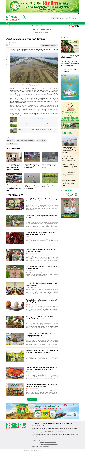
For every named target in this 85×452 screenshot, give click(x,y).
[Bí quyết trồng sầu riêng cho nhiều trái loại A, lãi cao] (15, 221)
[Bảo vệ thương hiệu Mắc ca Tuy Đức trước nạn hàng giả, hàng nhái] (15, 204)
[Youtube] (73, 26)
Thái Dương (11, 44)
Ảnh (27, 270)
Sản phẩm (47, 32)
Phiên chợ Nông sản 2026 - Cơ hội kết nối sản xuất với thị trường (69, 174)
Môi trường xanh (60, 23)
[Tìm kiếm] (78, 14)
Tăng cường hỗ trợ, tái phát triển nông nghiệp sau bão (30, 118)
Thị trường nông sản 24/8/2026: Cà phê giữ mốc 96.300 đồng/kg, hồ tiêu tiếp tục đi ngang (70, 56)
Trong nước (29, 287)
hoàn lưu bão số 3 (41, 140)
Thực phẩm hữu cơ (39, 32)
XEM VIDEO (74, 18)
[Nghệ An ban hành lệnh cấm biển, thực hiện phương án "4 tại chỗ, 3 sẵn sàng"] (32, 178)
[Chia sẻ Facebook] (7, 60)
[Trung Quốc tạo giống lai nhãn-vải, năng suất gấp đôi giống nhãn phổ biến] (15, 305)
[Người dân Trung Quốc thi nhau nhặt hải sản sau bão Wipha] (50, 157)
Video (65, 37)
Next (55, 25)
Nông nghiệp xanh (21, 23)
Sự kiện (9, 23)
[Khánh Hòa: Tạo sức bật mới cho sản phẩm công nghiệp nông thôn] (15, 339)
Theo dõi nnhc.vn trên (45, 45)
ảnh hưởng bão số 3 (11, 143)
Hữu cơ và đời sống (40, 23)
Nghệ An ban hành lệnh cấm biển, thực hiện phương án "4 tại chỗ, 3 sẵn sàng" (31, 186)
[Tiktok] (78, 26)
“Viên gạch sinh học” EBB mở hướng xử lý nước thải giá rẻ (23, 25)
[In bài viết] (7, 65)
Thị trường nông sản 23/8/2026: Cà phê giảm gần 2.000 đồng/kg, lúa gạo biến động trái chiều (70, 63)
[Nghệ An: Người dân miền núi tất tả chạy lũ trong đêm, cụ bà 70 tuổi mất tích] (32, 157)
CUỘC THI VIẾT (55, 18)
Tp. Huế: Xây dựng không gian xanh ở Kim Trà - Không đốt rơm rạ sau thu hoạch (69, 158)
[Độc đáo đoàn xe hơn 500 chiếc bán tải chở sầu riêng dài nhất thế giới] (15, 271)
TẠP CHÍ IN (67, 191)
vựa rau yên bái (10, 140)
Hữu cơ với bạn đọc (68, 23)
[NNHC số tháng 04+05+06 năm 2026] (70, 217)
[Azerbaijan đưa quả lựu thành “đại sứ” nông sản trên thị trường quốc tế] (15, 238)
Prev (54, 25)
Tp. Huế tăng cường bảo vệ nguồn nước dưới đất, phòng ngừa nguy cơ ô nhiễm (69, 166)
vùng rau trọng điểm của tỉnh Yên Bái (26, 140)
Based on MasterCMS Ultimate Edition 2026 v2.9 (33, 450)
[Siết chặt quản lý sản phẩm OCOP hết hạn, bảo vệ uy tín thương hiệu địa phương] (15, 356)
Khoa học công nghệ (30, 23)
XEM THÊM (32, 399)
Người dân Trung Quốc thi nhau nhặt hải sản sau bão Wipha (49, 166)
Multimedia (76, 23)
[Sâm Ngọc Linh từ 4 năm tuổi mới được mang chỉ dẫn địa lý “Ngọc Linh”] (15, 322)
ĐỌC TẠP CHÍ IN (65, 18)
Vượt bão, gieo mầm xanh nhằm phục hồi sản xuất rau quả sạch (33, 123)
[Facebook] (70, 26)
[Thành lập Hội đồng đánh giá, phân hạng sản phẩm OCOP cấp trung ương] (15, 389)
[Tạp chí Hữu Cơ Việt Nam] (16, 20)
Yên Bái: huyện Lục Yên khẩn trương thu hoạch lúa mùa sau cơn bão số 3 (35, 129)
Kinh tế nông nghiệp (50, 23)
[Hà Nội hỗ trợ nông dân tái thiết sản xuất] (50, 178)
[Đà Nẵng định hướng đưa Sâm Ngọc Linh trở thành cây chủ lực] (15, 288)
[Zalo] (75, 26)
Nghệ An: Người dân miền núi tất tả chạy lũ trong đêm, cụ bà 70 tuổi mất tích (32, 166)
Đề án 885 (14, 23)
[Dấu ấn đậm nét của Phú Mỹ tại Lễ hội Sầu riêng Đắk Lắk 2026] (15, 255)
